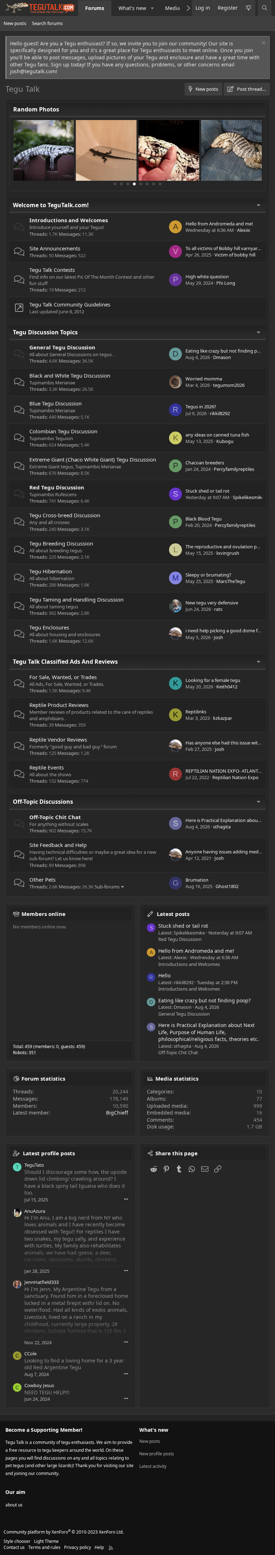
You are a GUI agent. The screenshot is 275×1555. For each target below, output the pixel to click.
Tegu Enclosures (49, 627)
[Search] (264, 8)
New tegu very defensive (211, 602)
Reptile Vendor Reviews (58, 739)
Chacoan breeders (204, 462)
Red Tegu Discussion (56, 487)
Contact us (14, 1547)
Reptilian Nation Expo (235, 777)
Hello (164, 975)
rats (218, 609)
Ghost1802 (227, 886)
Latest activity (153, 1466)
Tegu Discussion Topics (45, 332)
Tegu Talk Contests (52, 269)
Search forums (47, 23)
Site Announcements (54, 248)
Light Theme (46, 1541)
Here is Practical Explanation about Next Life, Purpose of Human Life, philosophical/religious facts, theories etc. (208, 1032)
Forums (94, 8)
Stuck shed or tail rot (207, 491)
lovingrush (227, 553)
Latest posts (173, 913)
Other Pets (42, 879)
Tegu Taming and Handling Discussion (76, 599)
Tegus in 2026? (200, 406)
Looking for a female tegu (212, 680)
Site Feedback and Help (58, 844)
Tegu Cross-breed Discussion (64, 515)
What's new (132, 8)
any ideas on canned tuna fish (217, 435)
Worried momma (203, 378)
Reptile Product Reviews (58, 704)
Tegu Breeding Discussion (61, 543)
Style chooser (17, 1541)
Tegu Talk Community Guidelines (69, 304)
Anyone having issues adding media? (224, 851)
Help (99, 1547)
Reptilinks (195, 711)
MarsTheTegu (230, 581)
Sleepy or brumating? (208, 575)
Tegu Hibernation (50, 571)
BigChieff (117, 1112)
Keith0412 (226, 686)
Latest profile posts (49, 1153)
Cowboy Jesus (39, 1385)
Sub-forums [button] (107, 886)
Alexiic (243, 230)
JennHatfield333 (41, 1282)
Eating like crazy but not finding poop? (226, 351)
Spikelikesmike (248, 497)
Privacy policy (77, 1547)
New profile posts (156, 1454)
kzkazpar (222, 718)
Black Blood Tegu (203, 518)
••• (126, 1199)
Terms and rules (44, 1547)
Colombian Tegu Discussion (63, 431)
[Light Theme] (248, 8)
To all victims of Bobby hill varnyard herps (229, 248)
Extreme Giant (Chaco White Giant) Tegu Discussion (92, 459)
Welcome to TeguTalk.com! (51, 205)
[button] (152, 8)
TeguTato (34, 1165)
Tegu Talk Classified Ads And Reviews (65, 662)
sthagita (222, 826)
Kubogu (224, 441)
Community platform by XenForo (64, 1532)
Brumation (196, 880)
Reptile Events (46, 767)
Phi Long (225, 283)
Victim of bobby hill (234, 254)
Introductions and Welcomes (68, 220)
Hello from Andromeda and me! (219, 223)
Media (172, 8)
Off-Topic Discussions (43, 802)
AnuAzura (34, 1211)
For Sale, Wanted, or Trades (63, 677)
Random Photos (36, 109)
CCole (30, 1353)
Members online (43, 913)
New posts (15, 23)
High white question (207, 276)
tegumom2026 (229, 385)
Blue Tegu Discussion (55, 403)
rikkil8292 (220, 413)
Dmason (222, 357)
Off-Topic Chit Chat (55, 817)
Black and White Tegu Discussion (69, 375)
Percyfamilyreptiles (234, 469)
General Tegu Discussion (62, 347)
